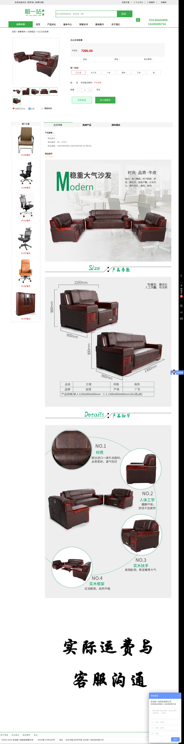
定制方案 (125, 2)
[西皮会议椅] (26, 140)
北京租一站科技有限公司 (23, 740)
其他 (35, 735)
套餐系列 (21, 32)
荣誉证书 (83, 24)
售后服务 (15, 735)
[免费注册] (39, 2)
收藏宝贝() (20, 109)
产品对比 (51, 24)
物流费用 (26, 735)
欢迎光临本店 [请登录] (24, 2)
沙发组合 (31, 32)
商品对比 (48, 108)
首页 (38, 24)
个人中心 (139, 2)
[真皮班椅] (26, 271)
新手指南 (4, 735)
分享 (33, 109)
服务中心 (67, 24)
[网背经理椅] (26, 173)
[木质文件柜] (26, 304)
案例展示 (99, 24)
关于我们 (115, 24)
